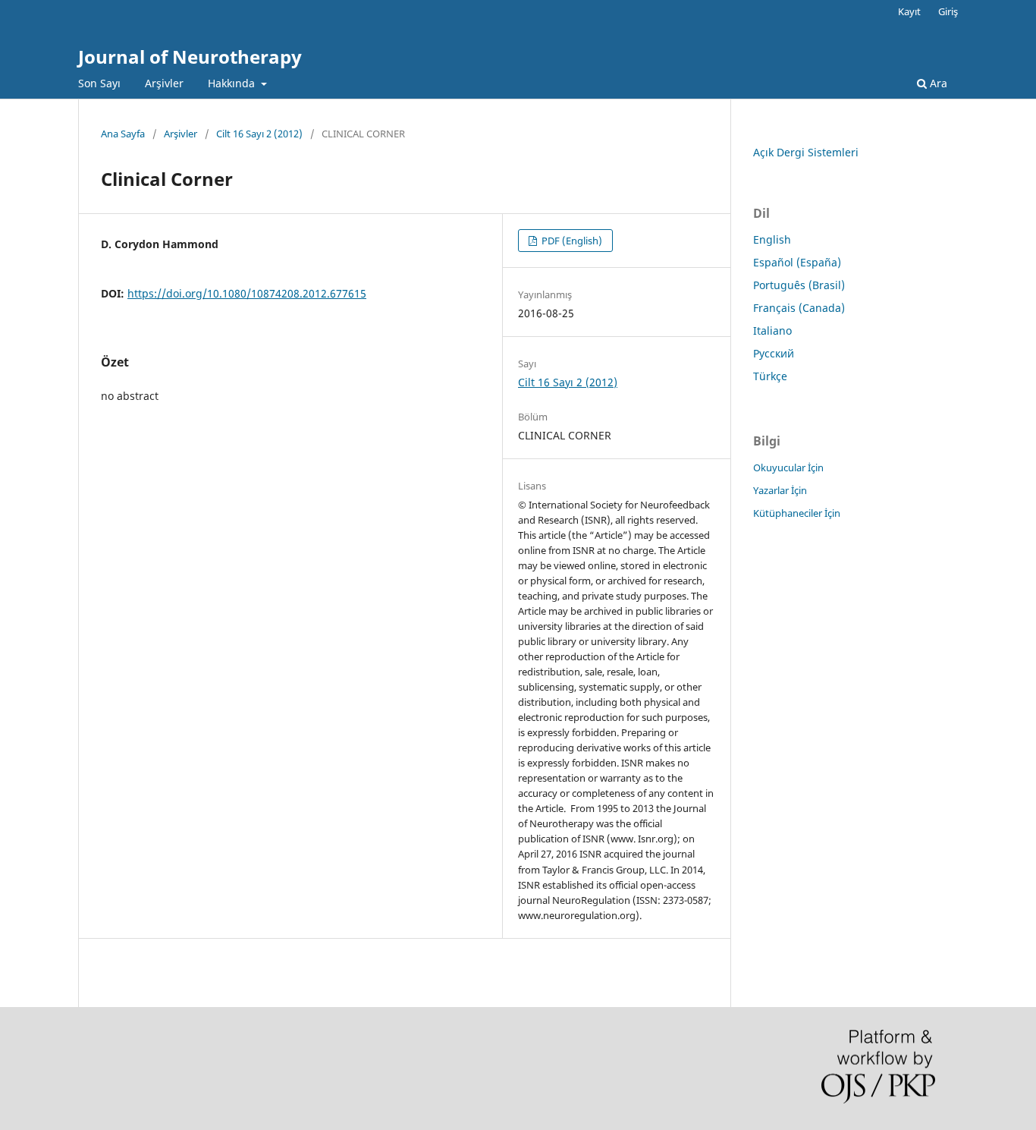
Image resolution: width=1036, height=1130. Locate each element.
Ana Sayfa (123, 133)
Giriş (948, 11)
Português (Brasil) (799, 285)
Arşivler (164, 83)
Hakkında (233, 83)
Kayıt (909, 11)
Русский (773, 353)
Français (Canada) (799, 308)
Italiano (772, 330)
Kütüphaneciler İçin (796, 513)
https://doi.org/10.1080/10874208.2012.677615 (246, 293)
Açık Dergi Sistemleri (806, 152)
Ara (937, 83)
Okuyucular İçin (788, 467)
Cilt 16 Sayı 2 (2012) (259, 133)
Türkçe (770, 376)
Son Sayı (99, 83)
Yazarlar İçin (780, 490)
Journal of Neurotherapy (190, 56)
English (772, 239)
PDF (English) (570, 240)
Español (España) (797, 262)
